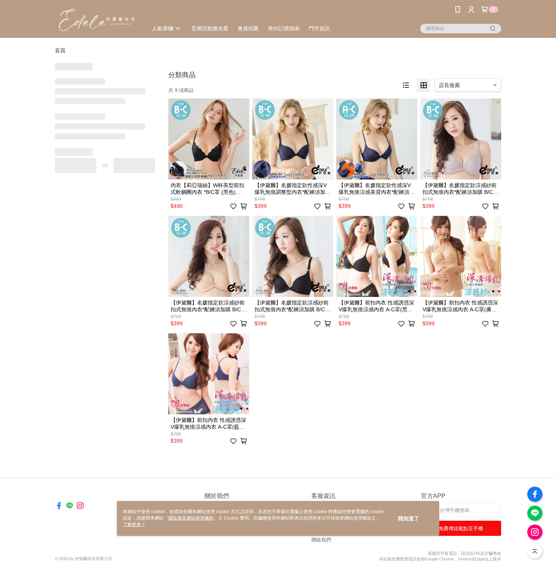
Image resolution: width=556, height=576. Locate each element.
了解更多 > (134, 524)
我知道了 (408, 518)
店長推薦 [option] (449, 85)
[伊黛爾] (97, 20)
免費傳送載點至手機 (461, 528)
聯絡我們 (321, 540)
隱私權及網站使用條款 (191, 518)
